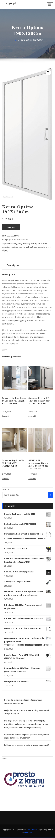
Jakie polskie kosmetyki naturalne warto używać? (26, 745)
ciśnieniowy (12, 243)
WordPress (32, 829)
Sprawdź (11, 227)
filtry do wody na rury (27, 243)
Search (5, 489)
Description (13, 265)
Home (14, 40)
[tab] (13, 266)
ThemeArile (28, 832)
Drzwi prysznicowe (19, 239)
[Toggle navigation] (50, 4)
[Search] (50, 495)
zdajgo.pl (9, 3)
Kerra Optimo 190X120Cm (32, 40)
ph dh (26, 247)
